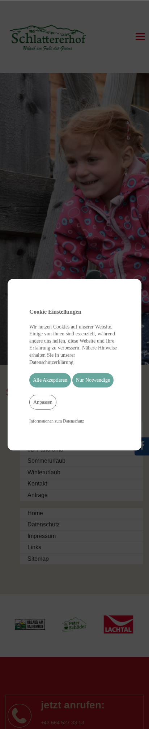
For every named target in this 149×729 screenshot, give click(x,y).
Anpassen (42, 402)
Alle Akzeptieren (50, 380)
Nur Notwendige (93, 380)
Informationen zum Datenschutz (56, 421)
